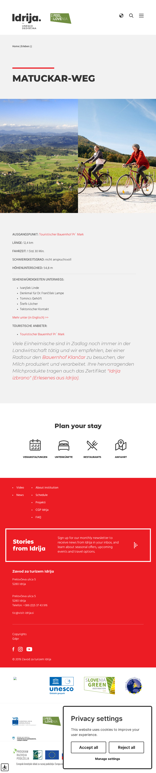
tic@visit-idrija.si (23, 613)
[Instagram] (20, 649)
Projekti (41, 502)
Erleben (25, 46)
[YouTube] (29, 649)
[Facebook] (13, 649)
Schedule (42, 495)
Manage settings (107, 759)
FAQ (38, 517)
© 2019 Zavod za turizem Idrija (31, 659)
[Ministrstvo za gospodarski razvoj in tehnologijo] (24, 738)
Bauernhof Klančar (63, 357)
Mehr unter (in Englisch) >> (30, 317)
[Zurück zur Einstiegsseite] (26, 21)
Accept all (88, 747)
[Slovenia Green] (99, 685)
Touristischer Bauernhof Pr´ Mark (61, 234)
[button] (121, 15)
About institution (47, 487)
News (20, 495)
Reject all (126, 747)
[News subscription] (136, 545)
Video (20, 487)
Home (15, 46)
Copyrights (19, 634)
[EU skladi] (24, 721)
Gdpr (15, 638)
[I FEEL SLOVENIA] (52, 721)
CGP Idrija (42, 510)
